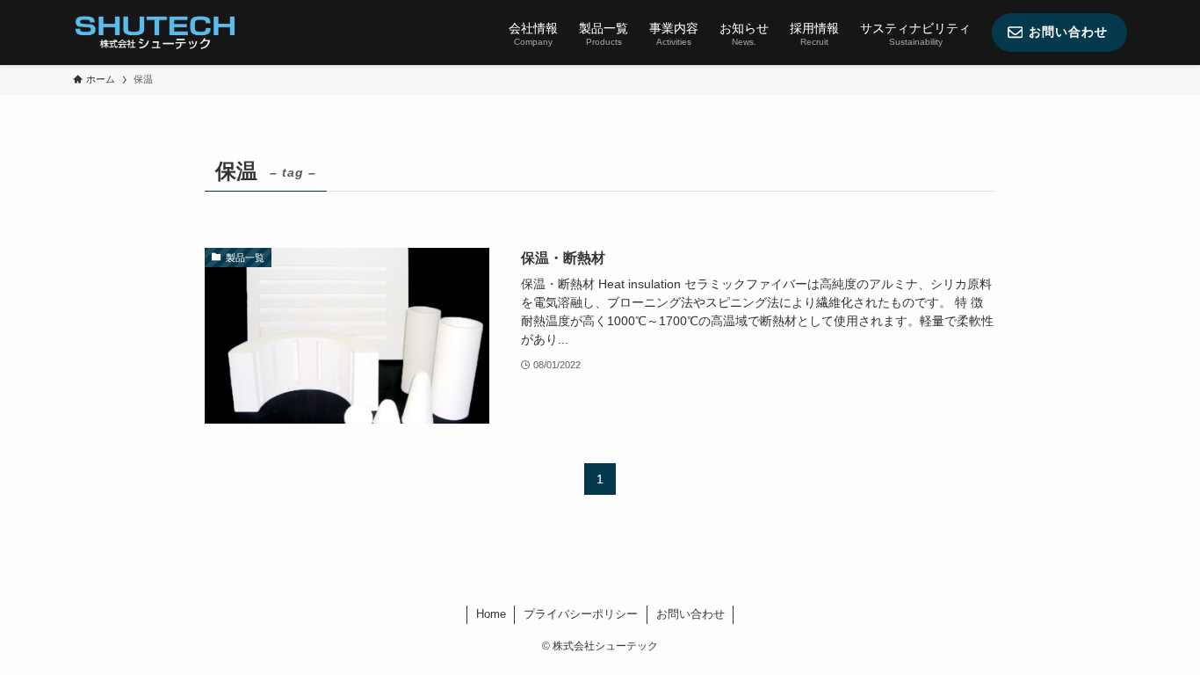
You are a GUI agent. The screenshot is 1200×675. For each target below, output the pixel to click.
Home (491, 614)
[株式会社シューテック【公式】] (155, 32)
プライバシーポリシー (581, 614)
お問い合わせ (690, 614)
